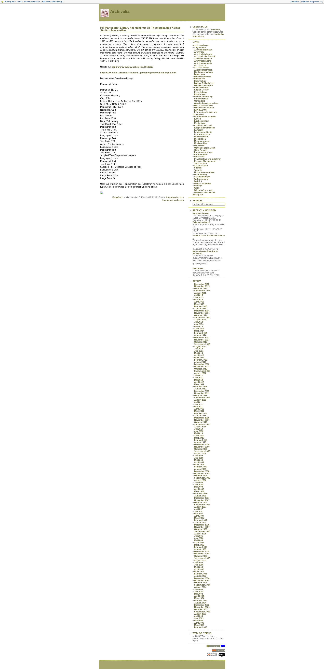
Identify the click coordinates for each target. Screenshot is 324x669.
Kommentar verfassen (173, 200)
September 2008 (202, 478)
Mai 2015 (198, 299)
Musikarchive (200, 143)
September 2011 (202, 398)
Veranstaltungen (202, 177)
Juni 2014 (199, 324)
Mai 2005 (198, 567)
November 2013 (202, 340)
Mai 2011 (198, 406)
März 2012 (199, 384)
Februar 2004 (200, 600)
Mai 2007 (198, 514)
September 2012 (202, 371)
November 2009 (202, 447)
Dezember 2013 (201, 337)
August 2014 (200, 320)
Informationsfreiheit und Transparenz (205, 113)
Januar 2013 (200, 362)
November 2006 (202, 527)
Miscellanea (200, 139)
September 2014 (202, 317)
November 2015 (202, 286)
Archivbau (199, 52)
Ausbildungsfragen (203, 70)
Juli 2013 (198, 349)
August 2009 (200, 453)
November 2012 (202, 366)
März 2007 (199, 518)
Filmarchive (200, 94)
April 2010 (199, 436)
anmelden (215, 30)
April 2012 (199, 382)
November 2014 (202, 313)
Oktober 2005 (200, 556)
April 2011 (199, 409)
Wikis (196, 188)
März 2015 (199, 304)
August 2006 (200, 534)
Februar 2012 (200, 386)
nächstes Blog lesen (310, 2)
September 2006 (202, 531)
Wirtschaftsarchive (203, 190)
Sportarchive (200, 163)
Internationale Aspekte (205, 116)
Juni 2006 (199, 538)
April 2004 (199, 596)
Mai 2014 (198, 326)
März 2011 (199, 411)
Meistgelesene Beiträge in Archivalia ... (205, 252)
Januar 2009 (200, 469)
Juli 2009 (198, 455)
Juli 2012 (198, 375)
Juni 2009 (199, 458)
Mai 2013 (198, 353)
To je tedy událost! (201, 222)
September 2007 (202, 505)
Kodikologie (200, 123)
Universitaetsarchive (204, 172)
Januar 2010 (200, 442)
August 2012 (200, 373)
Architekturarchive (203, 50)
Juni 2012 (199, 377)
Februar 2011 (200, 413)
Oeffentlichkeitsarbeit (204, 148)
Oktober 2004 (200, 583)
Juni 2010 (199, 431)
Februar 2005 (200, 574)
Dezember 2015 (201, 284)
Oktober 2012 (200, 369)
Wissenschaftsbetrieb (204, 192)
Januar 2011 (200, 415)
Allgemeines (200, 47)
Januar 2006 (200, 549)
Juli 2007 (198, 509)
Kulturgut (198, 130)
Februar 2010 (200, 440)
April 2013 (199, 355)
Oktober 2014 (200, 315)
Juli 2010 (198, 429)
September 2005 (202, 558)
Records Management (204, 161)
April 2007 (199, 516)
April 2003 (199, 623)
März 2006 (199, 545)
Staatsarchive (201, 165)
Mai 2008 (198, 487)
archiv (19, 2)
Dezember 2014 (201, 311)
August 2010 (200, 427)
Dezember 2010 (201, 418)
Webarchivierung (202, 183)
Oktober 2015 (200, 288)
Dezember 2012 (201, 364)
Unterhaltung (200, 174)
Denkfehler (198, 268)
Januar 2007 (200, 522)
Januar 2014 (200, 335)
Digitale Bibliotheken (204, 83)
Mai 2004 (198, 594)
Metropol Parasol (201, 213)
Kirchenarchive (201, 121)
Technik (198, 170)
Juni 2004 (199, 592)
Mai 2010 (198, 433)
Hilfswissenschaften (204, 108)
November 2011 (201, 393)
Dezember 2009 (201, 444)
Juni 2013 (199, 351)
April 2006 (199, 542)
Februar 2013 (200, 360)
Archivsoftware (201, 67)
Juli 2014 (198, 322)
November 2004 (202, 580)
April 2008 (199, 489)
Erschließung (200, 92)
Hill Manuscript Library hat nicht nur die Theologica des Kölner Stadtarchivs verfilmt (140, 29)
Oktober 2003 (200, 609)
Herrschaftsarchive (203, 105)
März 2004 (199, 598)
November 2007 (202, 500)
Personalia (199, 156)
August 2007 (200, 507)
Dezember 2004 (201, 578)
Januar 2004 (200, 603)
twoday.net (10, 2)
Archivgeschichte (202, 61)
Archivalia (119, 11)
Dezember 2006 (201, 525)
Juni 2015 (199, 297)
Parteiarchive (200, 154)
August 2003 (200, 614)
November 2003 (202, 607)
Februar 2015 (200, 306)
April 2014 (199, 328)
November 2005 (202, 554)
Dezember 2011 (201, 391)
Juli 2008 (198, 482)
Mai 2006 (198, 540)
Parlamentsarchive (203, 152)
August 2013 (200, 346)
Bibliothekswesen (202, 76)
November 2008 (202, 473)
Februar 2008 (200, 493)
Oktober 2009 (200, 449)
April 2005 (199, 569)
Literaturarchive (202, 134)
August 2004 (200, 587)
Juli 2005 (198, 562)
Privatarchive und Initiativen (207, 159)
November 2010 (202, 420)
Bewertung (199, 74)
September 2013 (202, 344)
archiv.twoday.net (201, 45)
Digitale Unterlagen (203, 85)
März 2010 (199, 438)
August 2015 (200, 293)
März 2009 (199, 464)
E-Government (201, 87)
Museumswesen (202, 141)
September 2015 (202, 291)
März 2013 (199, 358)
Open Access (200, 150)
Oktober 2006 (200, 529)
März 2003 (199, 625)
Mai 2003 (198, 620)
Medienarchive (201, 137)
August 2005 (200, 560)
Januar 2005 (200, 576)
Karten (197, 119)
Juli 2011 (198, 402)
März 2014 (199, 331)
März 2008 (199, 491)
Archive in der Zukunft (204, 56)
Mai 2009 (198, 460)
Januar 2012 (200, 389)
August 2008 (200, 480)
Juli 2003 (198, 616)
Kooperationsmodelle (204, 128)
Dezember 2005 (201, 551)
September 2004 (202, 585)
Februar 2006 (200, 547)
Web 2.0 (198, 181)
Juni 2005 (199, 565)
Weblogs (198, 186)
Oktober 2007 (200, 502)
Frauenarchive (201, 99)
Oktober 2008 (200, 476)
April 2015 (199, 302)
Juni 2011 (198, 404)
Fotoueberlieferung (203, 96)
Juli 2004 (198, 589)
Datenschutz (200, 81)
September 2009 (202, 451)
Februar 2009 (200, 467)
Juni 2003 (199, 618)
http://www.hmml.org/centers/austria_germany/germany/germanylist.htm (138, 72)
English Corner (201, 90)
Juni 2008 (199, 484)
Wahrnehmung (201, 179)
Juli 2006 (198, 536)
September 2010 (202, 424)
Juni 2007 (199, 511)
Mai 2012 (198, 380)
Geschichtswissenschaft (206, 103)
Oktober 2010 (200, 422)
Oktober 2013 (200, 342)
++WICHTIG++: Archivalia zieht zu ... (209, 236)
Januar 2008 (200, 496)
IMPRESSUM (200, 110)
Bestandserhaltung (203, 72)
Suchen (197, 168)
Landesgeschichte (203, 132)
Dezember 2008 (201, 471)
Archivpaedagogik (203, 63)
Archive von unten (203, 59)
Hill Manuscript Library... (53, 2)
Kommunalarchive (32, 2)
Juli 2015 (198, 295)
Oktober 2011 (200, 395)
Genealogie (199, 101)
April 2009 (199, 462)
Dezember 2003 (201, 605)
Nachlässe (199, 145)
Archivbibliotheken (203, 54)
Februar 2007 (200, 520)
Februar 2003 (200, 627)
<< (321, 2)
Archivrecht (200, 65)
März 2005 (199, 571)
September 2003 (202, 612)
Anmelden (295, 2)
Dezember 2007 (201, 498)
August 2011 (200, 400)
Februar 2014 (200, 333)
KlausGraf (117, 197)
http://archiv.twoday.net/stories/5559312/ (132, 67)
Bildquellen (199, 78)
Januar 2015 (200, 308)
